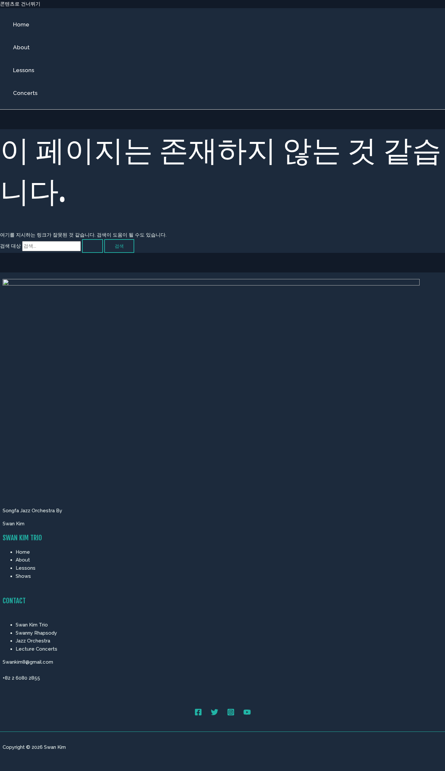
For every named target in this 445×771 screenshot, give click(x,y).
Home (21, 24)
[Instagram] (231, 714)
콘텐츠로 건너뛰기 (20, 4)
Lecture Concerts (36, 649)
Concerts (25, 93)
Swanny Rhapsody (36, 633)
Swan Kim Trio (32, 625)
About (21, 47)
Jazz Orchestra (33, 641)
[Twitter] (214, 714)
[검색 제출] (92, 246)
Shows (23, 576)
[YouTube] (247, 714)
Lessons (23, 70)
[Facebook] (198, 714)
